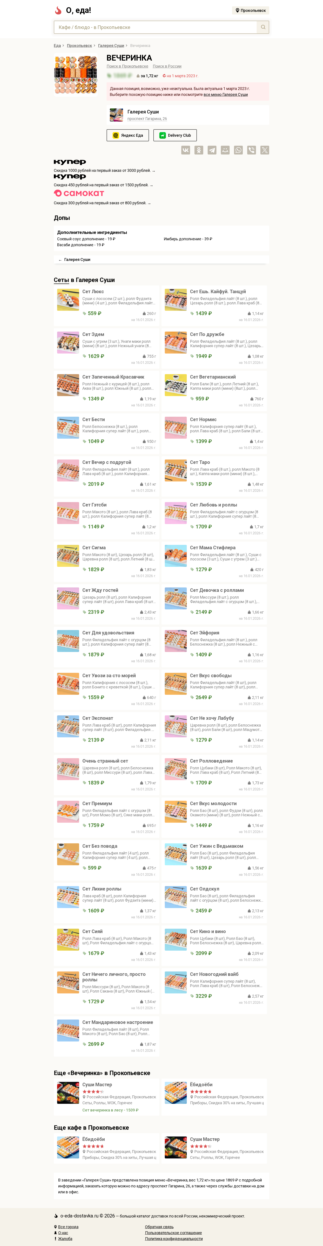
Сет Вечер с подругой (106, 462)
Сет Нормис (203, 419)
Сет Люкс (93, 291)
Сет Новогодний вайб (214, 974)
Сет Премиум (97, 803)
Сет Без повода (99, 846)
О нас (63, 1232)
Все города (68, 1226)
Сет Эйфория (204, 633)
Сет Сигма (94, 547)
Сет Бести (93, 419)
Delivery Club (179, 135)
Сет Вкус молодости (213, 803)
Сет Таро (200, 462)
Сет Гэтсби (94, 505)
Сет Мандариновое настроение (117, 1022)
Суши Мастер (97, 1084)
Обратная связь (159, 1226)
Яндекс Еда (132, 135)
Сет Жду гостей (100, 590)
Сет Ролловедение (211, 761)
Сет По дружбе (207, 334)
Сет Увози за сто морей (109, 675)
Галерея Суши (143, 112)
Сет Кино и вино (208, 931)
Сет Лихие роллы (101, 889)
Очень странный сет (105, 761)
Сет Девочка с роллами (217, 590)
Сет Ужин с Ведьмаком (216, 846)
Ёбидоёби (201, 1084)
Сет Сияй (92, 931)
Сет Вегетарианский (213, 377)
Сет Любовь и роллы (213, 505)
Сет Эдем (93, 334)
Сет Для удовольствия (108, 633)
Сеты (61, 280)
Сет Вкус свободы (211, 675)
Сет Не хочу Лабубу (212, 718)
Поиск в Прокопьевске (127, 66)
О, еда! (78, 10)
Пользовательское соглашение (173, 1232)
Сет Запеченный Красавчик (113, 377)
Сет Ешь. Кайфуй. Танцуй (218, 291)
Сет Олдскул (204, 889)
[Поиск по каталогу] (263, 27)
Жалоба (65, 1238)
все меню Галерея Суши (226, 94)
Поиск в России (167, 66)
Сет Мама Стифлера (213, 547)
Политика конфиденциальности (174, 1238)
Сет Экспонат (97, 718)
